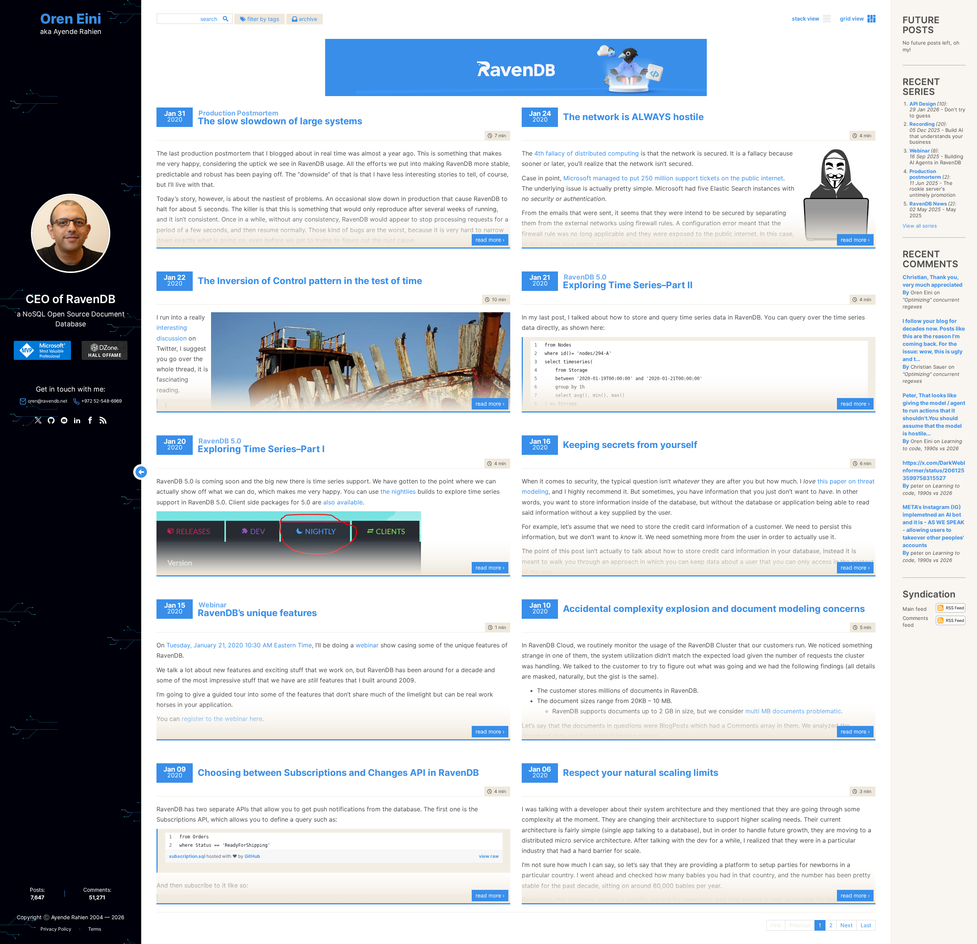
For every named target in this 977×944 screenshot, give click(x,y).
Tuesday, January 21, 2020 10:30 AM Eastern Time (239, 645)
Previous (800, 925)
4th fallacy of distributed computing (586, 153)
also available (343, 502)
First (776, 925)
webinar (367, 645)
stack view (805, 18)
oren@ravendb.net (47, 401)
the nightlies (398, 491)
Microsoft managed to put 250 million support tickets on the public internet (673, 178)
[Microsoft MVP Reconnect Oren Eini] (42, 350)
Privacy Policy (55, 929)
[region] (334, 841)
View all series (920, 226)
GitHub (252, 856)
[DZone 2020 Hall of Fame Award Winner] (104, 350)
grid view (852, 18)
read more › (490, 239)
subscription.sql (187, 856)
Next (846, 925)
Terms (94, 929)
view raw (489, 856)
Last (866, 925)
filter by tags (262, 19)
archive (307, 19)
